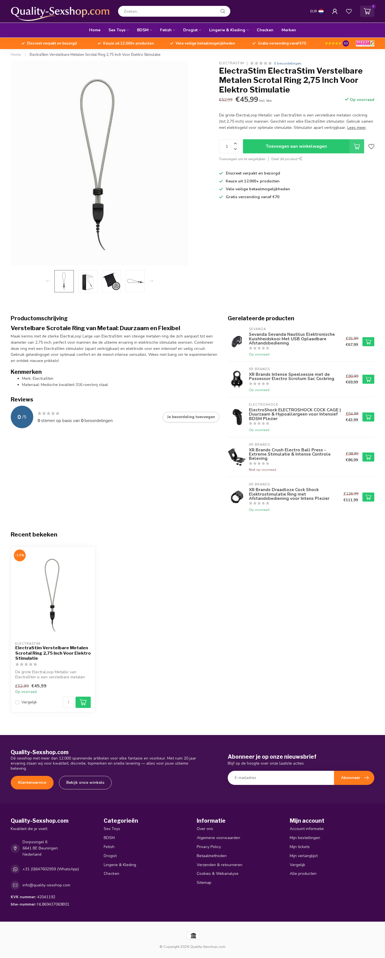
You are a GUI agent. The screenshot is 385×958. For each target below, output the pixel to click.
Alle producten (303, 873)
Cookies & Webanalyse (217, 873)
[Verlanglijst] (349, 11)
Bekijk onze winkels (85, 782)
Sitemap (204, 882)
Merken (289, 30)
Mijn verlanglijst (304, 855)
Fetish (166, 30)
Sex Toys (117, 30)
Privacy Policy (209, 846)
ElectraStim (231, 63)
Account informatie (307, 828)
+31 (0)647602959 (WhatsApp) (51, 869)
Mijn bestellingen (305, 837)
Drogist (190, 30)
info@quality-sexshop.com (46, 885)
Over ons (205, 828)
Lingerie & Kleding (227, 30)
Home (94, 30)
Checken (265, 30)
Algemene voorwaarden (218, 837)
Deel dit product (284, 158)
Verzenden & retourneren (219, 865)
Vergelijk (29, 702)
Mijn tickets (300, 846)
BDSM (143, 30)
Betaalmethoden (212, 855)
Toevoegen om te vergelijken (242, 158)
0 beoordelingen (287, 63)
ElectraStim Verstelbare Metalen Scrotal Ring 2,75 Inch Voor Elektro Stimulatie (95, 54)
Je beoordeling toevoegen (191, 417)
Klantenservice (32, 782)
